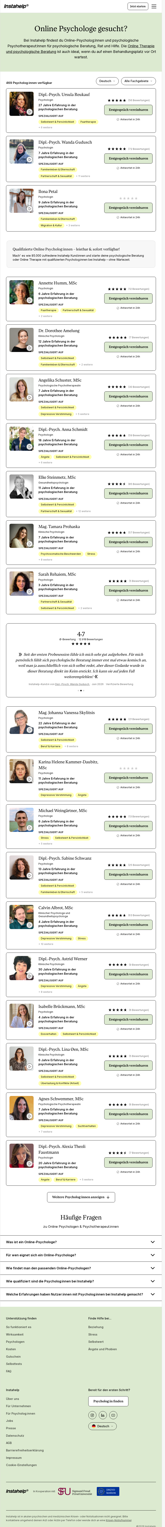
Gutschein (13, 1356)
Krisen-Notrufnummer (118, 1520)
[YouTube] (113, 1415)
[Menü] (154, 6)
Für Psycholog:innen (20, 1413)
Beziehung (95, 1327)
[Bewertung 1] (78, 690)
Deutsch (105, 81)
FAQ (8, 1371)
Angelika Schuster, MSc (59, 380)
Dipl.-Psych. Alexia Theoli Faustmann (62, 1149)
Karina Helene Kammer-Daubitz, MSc (68, 764)
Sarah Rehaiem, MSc (57, 574)
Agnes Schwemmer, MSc (61, 1098)
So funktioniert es (18, 1327)
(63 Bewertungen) (139, 915)
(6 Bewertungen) (139, 1009)
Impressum (14, 1457)
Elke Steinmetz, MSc (57, 477)
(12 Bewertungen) (138, 288)
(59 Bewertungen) (139, 435)
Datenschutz (15, 1435)
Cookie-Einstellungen (21, 1465)
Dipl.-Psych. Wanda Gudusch (65, 142)
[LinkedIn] (103, 1415)
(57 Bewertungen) (139, 532)
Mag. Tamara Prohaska (59, 526)
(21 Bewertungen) (138, 719)
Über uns (12, 1398)
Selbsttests (14, 1363)
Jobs (9, 1420)
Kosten (11, 1349)
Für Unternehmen (18, 1406)
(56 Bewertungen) (139, 100)
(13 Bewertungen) (138, 816)
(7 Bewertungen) (139, 337)
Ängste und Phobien (102, 1349)
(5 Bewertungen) (139, 580)
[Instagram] (92, 1415)
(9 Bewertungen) (139, 964)
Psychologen (15, 1341)
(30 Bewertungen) (139, 386)
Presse (11, 1428)
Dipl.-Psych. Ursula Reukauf (64, 94)
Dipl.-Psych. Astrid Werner (62, 958)
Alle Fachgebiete (136, 81)
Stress (92, 1334)
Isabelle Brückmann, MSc (61, 1006)
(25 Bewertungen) (139, 864)
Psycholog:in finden (108, 1401)
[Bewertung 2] (81, 690)
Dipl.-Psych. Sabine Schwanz (65, 858)
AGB (9, 1443)
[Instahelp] (16, 6)
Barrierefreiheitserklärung (25, 1450)
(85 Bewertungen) (139, 484)
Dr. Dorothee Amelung (58, 330)
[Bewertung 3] (83, 690)
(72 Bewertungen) (139, 148)
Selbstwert (96, 1341)
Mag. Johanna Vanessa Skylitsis (66, 712)
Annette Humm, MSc (57, 283)
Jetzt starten (138, 6)
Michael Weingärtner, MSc (62, 810)
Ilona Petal (48, 191)
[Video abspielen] (29, 112)
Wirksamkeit (15, 1334)
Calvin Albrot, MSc (55, 907)
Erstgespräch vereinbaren (128, 110)
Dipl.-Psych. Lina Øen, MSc (63, 1049)
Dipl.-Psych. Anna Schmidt (63, 429)
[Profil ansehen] (21, 104)
